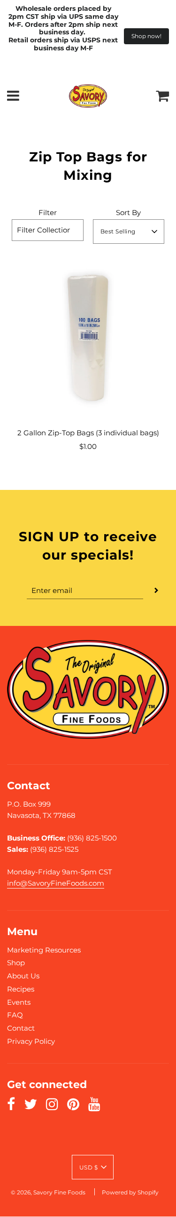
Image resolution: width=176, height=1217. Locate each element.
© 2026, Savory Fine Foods (48, 1192)
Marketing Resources (44, 949)
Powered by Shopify (130, 1192)
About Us (23, 975)
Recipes (20, 989)
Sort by (128, 212)
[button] (129, 231)
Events (19, 1002)
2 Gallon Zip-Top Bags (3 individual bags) (88, 432)
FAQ (15, 1014)
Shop (16, 962)
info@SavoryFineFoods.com (55, 883)
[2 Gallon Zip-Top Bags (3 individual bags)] (88, 339)
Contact (21, 1028)
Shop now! (146, 36)
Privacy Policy (31, 1041)
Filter (47, 212)
